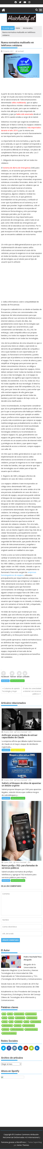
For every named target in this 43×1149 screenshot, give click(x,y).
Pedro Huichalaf (21, 732)
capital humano (31, 1013)
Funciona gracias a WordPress (13, 1142)
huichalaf (21, 51)
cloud (4, 1021)
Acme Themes (23, 1145)
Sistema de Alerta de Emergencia (16, 167)
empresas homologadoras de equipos (18, 573)
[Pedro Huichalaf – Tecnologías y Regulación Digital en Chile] (3, 10)
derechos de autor (31, 1029)
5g (4, 1013)
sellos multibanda (19, 102)
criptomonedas (7, 1025)
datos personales (29, 1025)
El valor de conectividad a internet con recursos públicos (32, 691)
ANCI (10, 1013)
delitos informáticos (17, 1029)
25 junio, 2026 (8, 732)
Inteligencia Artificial (17, 750)
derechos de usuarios (9, 1033)
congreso (18, 1021)
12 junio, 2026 (8, 780)
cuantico (17, 1025)
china (11, 1017)
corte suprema (36, 1021)
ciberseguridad (32, 1017)
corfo (26, 1021)
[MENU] (40, 10)
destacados (5, 681)
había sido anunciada (24, 114)
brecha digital (19, 1013)
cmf (11, 1021)
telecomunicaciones (17, 681)
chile (4, 1017)
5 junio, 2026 (7, 862)
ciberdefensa (20, 1017)
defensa (5, 1029)
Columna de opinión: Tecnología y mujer (11, 689)
